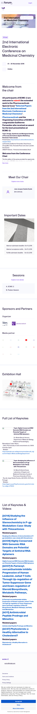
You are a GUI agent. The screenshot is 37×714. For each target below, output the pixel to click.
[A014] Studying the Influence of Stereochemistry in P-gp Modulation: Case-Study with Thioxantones (16, 522)
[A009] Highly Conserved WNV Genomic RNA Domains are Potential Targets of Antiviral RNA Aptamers (17, 548)
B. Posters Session (12, 290)
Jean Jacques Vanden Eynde (23, 189)
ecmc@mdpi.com (10, 663)
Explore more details (17, 280)
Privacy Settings (6, 682)
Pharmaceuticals (10, 117)
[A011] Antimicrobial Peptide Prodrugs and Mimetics (15, 615)
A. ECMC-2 (10, 286)
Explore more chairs (18, 181)
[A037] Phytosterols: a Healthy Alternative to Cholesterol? (15, 632)
